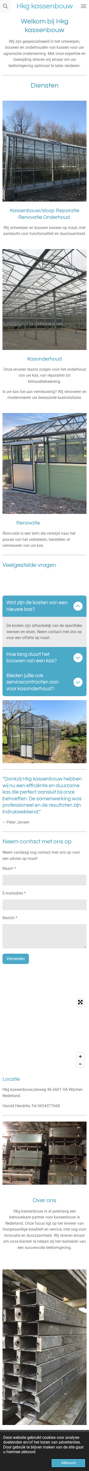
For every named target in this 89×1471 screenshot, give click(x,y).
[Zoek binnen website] (5, 6)
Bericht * (9, 918)
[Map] (44, 1033)
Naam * (9, 868)
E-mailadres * (14, 893)
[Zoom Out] (80, 1064)
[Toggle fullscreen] (80, 1002)
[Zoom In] (80, 1056)
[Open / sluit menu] (83, 6)
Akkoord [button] (68, 1463)
